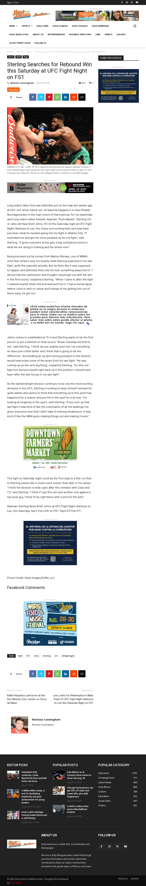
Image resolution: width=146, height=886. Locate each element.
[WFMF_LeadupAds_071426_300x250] (50, 648)
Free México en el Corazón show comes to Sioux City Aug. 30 (79, 775)
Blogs (26, 57)
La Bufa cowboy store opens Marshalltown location (77, 809)
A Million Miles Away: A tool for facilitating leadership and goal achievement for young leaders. (33, 796)
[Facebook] (122, 3)
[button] (135, 26)
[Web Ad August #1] (50, 327)
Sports (20, 51)
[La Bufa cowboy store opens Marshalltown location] (59, 809)
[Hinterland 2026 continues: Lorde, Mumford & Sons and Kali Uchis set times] (13, 775)
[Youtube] (137, 3)
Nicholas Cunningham (22, 83)
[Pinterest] (49, 97)
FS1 (28, 655)
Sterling (47, 655)
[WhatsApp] (57, 97)
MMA (29, 51)
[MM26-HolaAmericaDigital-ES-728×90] (97, 19)
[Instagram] (127, 3)
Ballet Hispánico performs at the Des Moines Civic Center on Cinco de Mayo (27, 699)
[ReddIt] (73, 97)
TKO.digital (15, 882)
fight (20, 655)
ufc (56, 655)
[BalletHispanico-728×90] (50, 195)
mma (36, 655)
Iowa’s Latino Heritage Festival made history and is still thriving (34, 815)
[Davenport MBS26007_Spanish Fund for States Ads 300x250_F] (50, 568)
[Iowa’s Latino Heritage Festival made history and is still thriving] (13, 815)
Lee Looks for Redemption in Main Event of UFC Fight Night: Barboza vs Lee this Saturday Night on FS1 (73, 699)
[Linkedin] (65, 97)
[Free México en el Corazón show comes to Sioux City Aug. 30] (59, 775)
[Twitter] (132, 3)
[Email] (81, 97)
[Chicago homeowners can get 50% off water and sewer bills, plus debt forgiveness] (59, 790)
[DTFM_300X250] (50, 473)
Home (10, 51)
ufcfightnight (68, 655)
